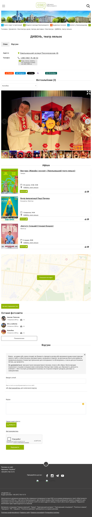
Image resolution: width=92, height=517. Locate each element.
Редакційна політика (52, 512)
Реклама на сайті (7, 467)
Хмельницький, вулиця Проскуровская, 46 (39, 53)
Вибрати (12, 425)
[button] (89, 93)
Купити (22, 191)
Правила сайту (25, 512)
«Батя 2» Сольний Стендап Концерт (37, 226)
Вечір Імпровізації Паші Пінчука (35, 198)
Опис (5, 44)
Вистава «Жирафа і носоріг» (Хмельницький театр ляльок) (47, 171)
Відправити (15, 447)
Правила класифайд (38, 512)
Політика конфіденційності (10, 512)
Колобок (10, 330)
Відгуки (14, 44)
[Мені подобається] (85, 192)
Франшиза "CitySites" (8, 469)
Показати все (19, 338)
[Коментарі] (88, 192)
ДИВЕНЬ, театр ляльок (30, 187)
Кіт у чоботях (12, 324)
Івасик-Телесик (13, 317)
